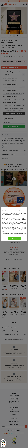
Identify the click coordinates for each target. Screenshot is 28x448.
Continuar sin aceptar (19, 209)
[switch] (3, 446)
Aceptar (14, 238)
